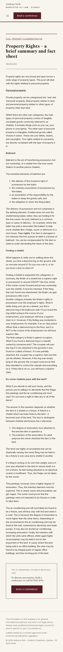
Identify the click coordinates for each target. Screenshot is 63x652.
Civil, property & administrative (24, 39)
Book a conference (27, 15)
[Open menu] (7, 15)
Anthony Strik (13, 4)
